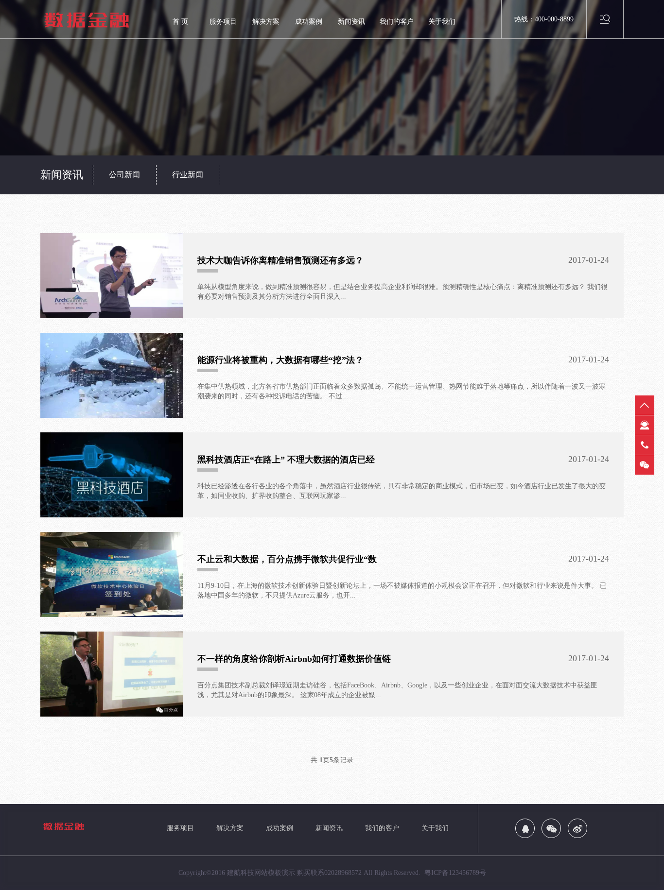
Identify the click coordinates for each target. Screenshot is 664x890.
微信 (644, 465)
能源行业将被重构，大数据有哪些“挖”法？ (280, 360)
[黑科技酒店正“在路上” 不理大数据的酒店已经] (111, 474)
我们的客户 (397, 21)
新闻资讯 (351, 21)
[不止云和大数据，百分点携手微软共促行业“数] (111, 574)
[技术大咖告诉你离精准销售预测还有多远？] (111, 275)
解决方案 (266, 21)
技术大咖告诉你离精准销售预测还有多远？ (280, 260)
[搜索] (605, 18)
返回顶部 (644, 405)
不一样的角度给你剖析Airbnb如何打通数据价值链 (294, 659)
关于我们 (441, 21)
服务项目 (223, 21)
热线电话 (644, 445)
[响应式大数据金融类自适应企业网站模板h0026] (98, 19)
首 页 (180, 21)
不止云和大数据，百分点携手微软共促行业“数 (287, 559)
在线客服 (644, 425)
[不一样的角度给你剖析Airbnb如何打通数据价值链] (111, 674)
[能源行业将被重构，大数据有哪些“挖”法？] (111, 375)
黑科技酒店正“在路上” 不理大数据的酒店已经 (286, 459)
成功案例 (308, 21)
